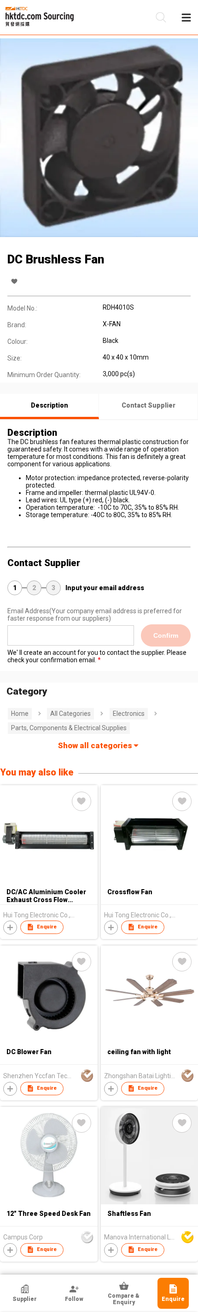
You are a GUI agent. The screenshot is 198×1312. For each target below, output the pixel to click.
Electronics (129, 713)
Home (20, 713)
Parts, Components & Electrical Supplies (69, 728)
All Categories (70, 713)
